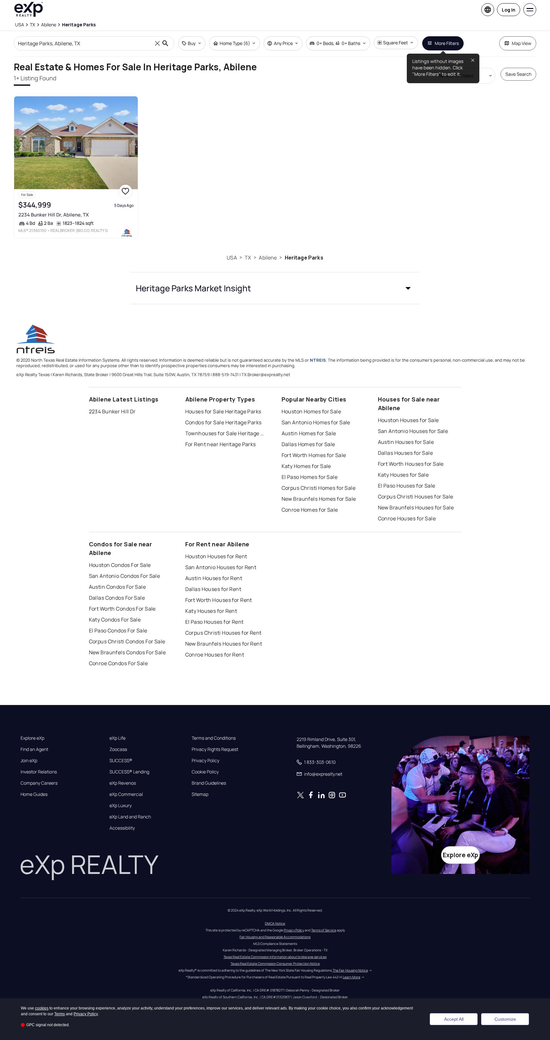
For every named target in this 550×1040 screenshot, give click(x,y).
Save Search (518, 74)
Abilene (268, 257)
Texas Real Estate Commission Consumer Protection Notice (275, 963)
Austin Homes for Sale (309, 433)
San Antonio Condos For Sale (124, 575)
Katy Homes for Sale (306, 466)
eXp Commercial (126, 794)
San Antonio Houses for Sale (413, 431)
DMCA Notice (275, 923)
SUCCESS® (120, 760)
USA (232, 257)
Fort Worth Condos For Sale (122, 608)
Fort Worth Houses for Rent (218, 600)
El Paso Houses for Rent (214, 621)
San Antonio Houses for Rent (221, 567)
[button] (275, 288)
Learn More (351, 977)
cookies (41, 1008)
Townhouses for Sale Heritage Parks (225, 433)
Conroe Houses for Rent (214, 654)
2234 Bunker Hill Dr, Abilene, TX (53, 214)
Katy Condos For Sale (115, 619)
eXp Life (117, 738)
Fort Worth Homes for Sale (314, 455)
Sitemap (200, 794)
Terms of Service (323, 930)
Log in (508, 10)
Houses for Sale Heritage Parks (223, 411)
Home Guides (34, 794)
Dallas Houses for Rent (213, 589)
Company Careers (39, 783)
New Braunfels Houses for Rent (223, 643)
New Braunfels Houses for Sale (416, 507)
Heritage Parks (304, 257)
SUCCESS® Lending (129, 772)
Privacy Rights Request (215, 749)
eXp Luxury (120, 805)
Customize (505, 1019)
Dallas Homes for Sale (308, 444)
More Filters (447, 43)
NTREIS (318, 360)
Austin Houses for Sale (406, 441)
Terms (59, 1014)
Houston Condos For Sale (120, 564)
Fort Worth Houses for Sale (411, 463)
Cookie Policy (205, 772)
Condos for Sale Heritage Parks (223, 422)
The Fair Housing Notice (350, 970)
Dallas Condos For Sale (117, 597)
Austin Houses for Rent (213, 578)
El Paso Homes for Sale (310, 476)
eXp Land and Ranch (130, 817)
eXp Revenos (122, 783)
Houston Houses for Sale (408, 420)
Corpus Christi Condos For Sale (127, 641)
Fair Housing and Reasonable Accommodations (275, 937)
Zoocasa (118, 749)
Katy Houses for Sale (403, 474)
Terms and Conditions (214, 738)
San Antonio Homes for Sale (316, 422)
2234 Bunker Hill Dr (112, 411)
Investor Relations (39, 772)
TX (248, 257)
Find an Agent (34, 749)
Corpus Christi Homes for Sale (319, 487)
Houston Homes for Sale (311, 411)
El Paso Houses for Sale (406, 485)
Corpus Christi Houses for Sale (415, 496)
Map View (521, 43)
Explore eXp (32, 738)
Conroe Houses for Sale (407, 518)
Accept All (454, 1019)
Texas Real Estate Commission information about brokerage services (275, 957)
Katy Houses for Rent (211, 610)
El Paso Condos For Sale (118, 630)
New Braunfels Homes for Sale (319, 498)
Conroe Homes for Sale (310, 509)
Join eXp (29, 760)
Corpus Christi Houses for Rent (223, 632)
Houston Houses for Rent (216, 556)
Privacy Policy (205, 760)
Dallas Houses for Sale (405, 452)
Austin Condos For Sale (117, 586)
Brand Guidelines (209, 783)
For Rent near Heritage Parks (220, 444)
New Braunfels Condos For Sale (127, 652)
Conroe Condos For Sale (118, 663)
